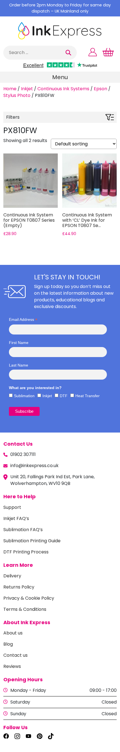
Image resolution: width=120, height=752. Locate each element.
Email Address (23, 319)
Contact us (15, 655)
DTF (64, 396)
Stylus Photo (16, 95)
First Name (18, 342)
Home (9, 89)
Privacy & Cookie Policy (28, 598)
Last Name (18, 365)
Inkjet (27, 89)
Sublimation (24, 396)
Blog (8, 644)
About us (13, 633)
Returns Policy (18, 587)
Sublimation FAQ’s (23, 529)
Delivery (12, 576)
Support (12, 507)
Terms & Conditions (24, 609)
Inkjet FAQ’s (16, 518)
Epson (100, 89)
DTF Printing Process (26, 552)
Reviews (12, 666)
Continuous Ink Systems (63, 89)
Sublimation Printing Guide (32, 541)
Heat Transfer (87, 396)
